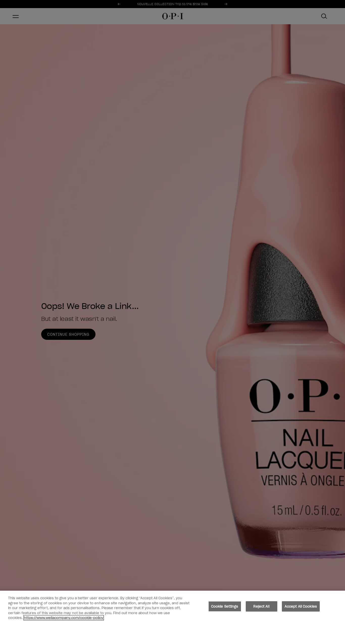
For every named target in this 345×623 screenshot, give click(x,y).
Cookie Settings (224, 606)
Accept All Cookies (301, 606)
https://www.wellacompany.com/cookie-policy (63, 618)
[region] (172, 607)
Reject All (261, 606)
